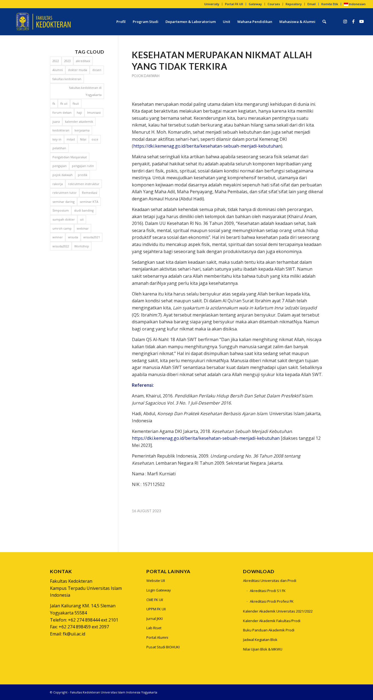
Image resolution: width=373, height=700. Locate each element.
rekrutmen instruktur (83, 184)
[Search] (324, 21)
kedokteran (60, 130)
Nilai (83, 139)
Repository (294, 4)
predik (82, 175)
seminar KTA (89, 202)
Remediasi (89, 193)
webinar (83, 228)
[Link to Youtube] (361, 21)
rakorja (57, 184)
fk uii (63, 103)
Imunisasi (94, 112)
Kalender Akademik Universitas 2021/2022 (278, 611)
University (211, 4)
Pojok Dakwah (145, 76)
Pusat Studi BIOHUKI (163, 647)
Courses (274, 4)
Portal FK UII (234, 4)
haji (79, 112)
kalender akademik (79, 121)
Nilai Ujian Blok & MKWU (262, 649)
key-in (56, 139)
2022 (55, 61)
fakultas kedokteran (66, 79)
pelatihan (59, 148)
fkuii (76, 103)
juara (56, 121)
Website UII (155, 580)
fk (53, 103)
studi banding (84, 210)
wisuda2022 (60, 246)
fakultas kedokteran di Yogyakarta (85, 91)
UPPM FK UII (156, 609)
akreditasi (83, 61)
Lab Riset (153, 627)
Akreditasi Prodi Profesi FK (272, 601)
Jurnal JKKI (154, 618)
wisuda (73, 237)
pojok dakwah (62, 175)
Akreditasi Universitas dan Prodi (269, 580)
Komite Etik (329, 4)
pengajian (59, 166)
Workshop (81, 246)
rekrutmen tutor (64, 193)
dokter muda (77, 70)
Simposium (60, 210)
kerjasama (82, 130)
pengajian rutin (83, 166)
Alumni (57, 70)
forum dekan (62, 112)
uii (82, 219)
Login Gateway (158, 590)
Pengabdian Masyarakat (69, 157)
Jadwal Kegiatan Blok (260, 639)
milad (71, 139)
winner (57, 237)
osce (94, 139)
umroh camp (62, 228)
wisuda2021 (91, 237)
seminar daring (63, 202)
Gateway (255, 4)
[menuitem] (212, 4)
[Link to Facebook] (353, 21)
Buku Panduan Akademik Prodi (268, 630)
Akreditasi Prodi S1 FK (268, 590)
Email (311, 4)
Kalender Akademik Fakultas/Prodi (271, 620)
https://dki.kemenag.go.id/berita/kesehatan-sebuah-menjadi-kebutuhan (207, 146)
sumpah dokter (63, 219)
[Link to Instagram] (345, 21)
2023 (67, 61)
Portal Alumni (157, 637)
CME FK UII (154, 599)
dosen (96, 70)
